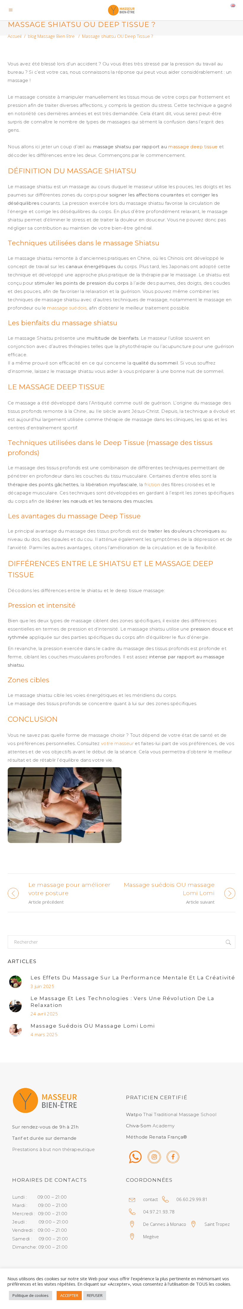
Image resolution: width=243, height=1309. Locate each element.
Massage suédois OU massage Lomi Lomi (93, 1026)
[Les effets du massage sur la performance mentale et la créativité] (15, 982)
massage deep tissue (193, 146)
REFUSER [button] (95, 1295)
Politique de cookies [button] (30, 1295)
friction (152, 484)
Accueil (15, 36)
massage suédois (67, 308)
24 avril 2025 (44, 1014)
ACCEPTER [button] (69, 1295)
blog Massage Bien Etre (51, 36)
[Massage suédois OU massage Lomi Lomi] (15, 1030)
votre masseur (117, 743)
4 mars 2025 (44, 1034)
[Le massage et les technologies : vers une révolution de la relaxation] (15, 1006)
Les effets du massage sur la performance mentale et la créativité (133, 978)
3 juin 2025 (42, 986)
